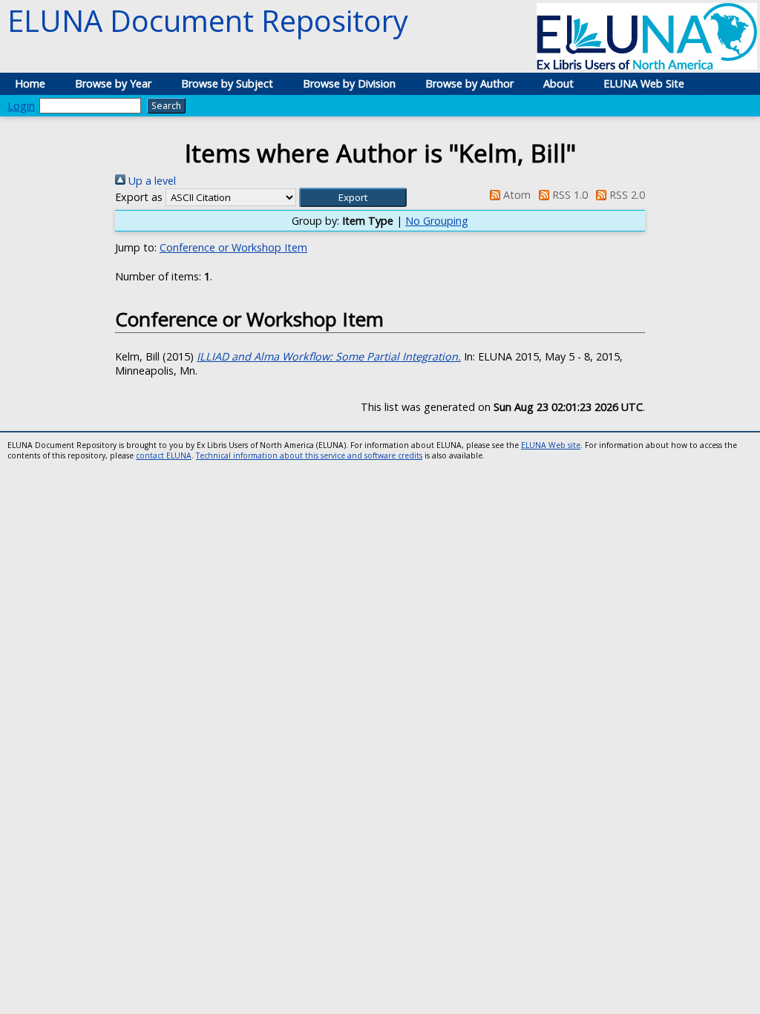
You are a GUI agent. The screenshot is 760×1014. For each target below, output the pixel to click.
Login (21, 106)
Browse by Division (349, 83)
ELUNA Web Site (643, 83)
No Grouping (436, 221)
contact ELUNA (163, 455)
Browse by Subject (227, 83)
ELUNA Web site (550, 445)
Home (30, 83)
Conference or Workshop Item (233, 247)
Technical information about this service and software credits (309, 455)
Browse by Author (469, 83)
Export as (139, 197)
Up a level (150, 181)
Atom (515, 195)
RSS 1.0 (568, 195)
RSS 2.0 (625, 195)
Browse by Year (113, 83)
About (558, 83)
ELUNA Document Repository (207, 20)
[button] (353, 197)
